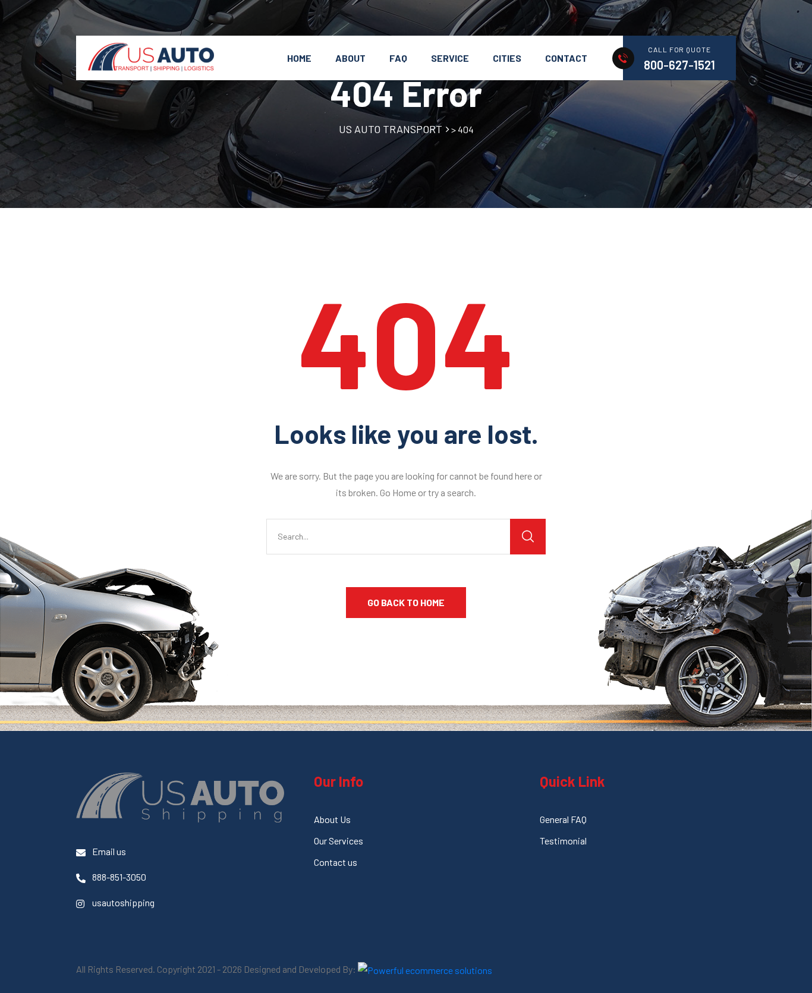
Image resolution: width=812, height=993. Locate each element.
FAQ (398, 58)
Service (450, 58)
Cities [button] (507, 58)
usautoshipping (123, 902)
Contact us (335, 862)
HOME (299, 58)
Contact (566, 58)
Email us (109, 851)
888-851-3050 (119, 876)
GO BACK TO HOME (406, 602)
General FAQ (563, 819)
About (350, 58)
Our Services (338, 840)
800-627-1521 (679, 65)
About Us (332, 819)
